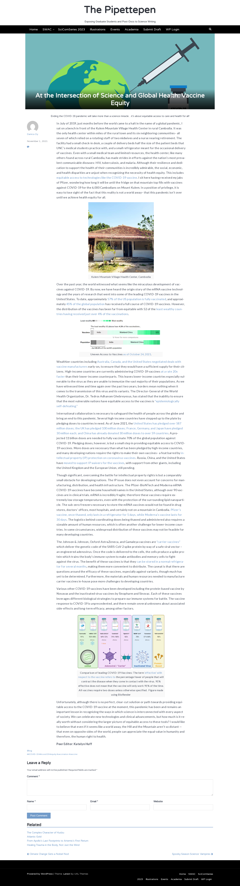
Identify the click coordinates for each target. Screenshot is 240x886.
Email (94, 801)
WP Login (172, 29)
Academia (131, 29)
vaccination (63, 754)
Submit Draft (152, 29)
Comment (33, 776)
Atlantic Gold (34, 836)
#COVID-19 (33, 754)
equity (53, 754)
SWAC (47, 29)
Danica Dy (32, 134)
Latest (66, 873)
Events (115, 29)
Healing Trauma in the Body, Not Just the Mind (53, 845)
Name (31, 801)
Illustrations (97, 29)
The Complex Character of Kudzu (45, 832)
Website (158, 801)
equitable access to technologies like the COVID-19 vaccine (96, 177)
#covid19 (44, 754)
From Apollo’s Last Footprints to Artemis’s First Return (57, 840)
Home (33, 29)
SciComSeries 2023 (71, 29)
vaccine (73, 754)
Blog (29, 750)
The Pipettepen (120, 10)
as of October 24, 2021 (137, 354)
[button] (210, 29)
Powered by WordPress (40, 873)
